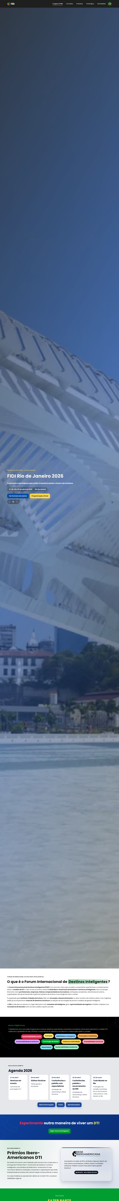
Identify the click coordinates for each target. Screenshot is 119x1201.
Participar (90, 4)
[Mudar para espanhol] (110, 4)
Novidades (102, 4)
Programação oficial (40, 496)
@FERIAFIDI (79, 1172)
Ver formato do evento (18, 496)
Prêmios (80, 4)
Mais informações (46, 1105)
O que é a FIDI (58, 4)
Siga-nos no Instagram (59, 1131)
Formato (69, 4)
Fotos (60, 1105)
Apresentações (74, 1105)
